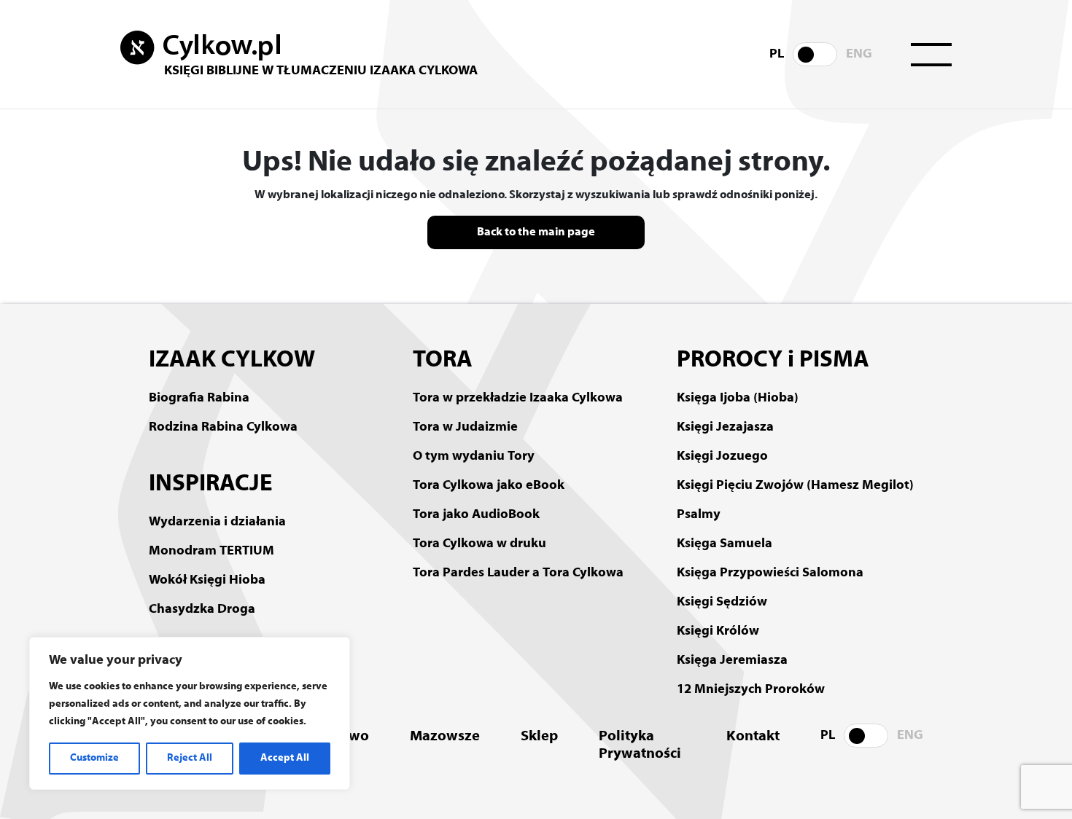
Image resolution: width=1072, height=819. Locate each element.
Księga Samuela (724, 544)
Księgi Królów (718, 631)
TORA (443, 360)
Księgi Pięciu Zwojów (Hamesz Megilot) (795, 486)
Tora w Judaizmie (465, 427)
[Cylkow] (200, 48)
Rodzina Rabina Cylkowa (223, 427)
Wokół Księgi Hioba (207, 580)
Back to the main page (536, 232)
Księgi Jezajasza (725, 427)
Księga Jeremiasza (732, 660)
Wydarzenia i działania (217, 522)
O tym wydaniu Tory (474, 456)
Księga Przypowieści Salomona (770, 573)
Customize (94, 758)
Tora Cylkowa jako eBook (488, 486)
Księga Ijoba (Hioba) (738, 398)
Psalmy (699, 515)
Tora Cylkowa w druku (479, 544)
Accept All (284, 758)
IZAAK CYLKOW (232, 360)
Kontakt (753, 736)
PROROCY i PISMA (773, 360)
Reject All (189, 758)
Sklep (539, 736)
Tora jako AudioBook (476, 515)
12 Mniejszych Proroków (751, 690)
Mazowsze (445, 736)
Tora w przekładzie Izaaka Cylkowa (518, 398)
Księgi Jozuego (722, 456)
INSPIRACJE (211, 484)
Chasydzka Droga (202, 609)
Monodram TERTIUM (211, 551)
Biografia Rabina (199, 398)
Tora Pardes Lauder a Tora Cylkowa (518, 573)
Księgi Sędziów (722, 602)
